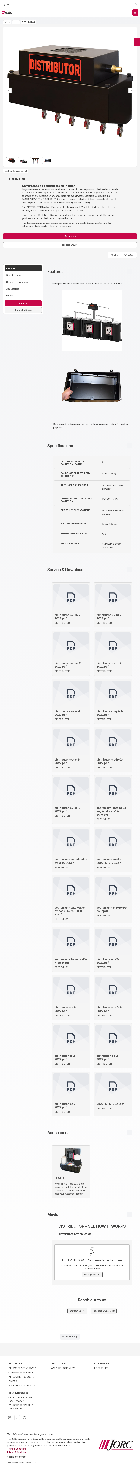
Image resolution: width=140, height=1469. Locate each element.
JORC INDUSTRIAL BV (63, 1368)
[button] (92, 271)
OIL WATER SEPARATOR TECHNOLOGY (21, 1399)
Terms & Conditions (16, 1448)
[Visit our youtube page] (24, 1417)
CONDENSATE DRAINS (20, 1372)
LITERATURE (101, 1368)
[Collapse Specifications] (129, 445)
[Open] (135, 12)
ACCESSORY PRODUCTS (21, 1385)
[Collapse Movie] (129, 1214)
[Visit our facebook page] (17, 1417)
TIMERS (12, 1381)
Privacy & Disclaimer (17, 1452)
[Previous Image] (9, 90)
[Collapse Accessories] (129, 1132)
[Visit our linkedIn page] (9, 1417)
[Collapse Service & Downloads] (129, 569)
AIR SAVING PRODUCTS (21, 1377)
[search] (135, 4)
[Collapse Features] (129, 271)
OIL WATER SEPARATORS (22, 1368)
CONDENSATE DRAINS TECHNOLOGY (20, 1407)
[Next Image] (131, 90)
